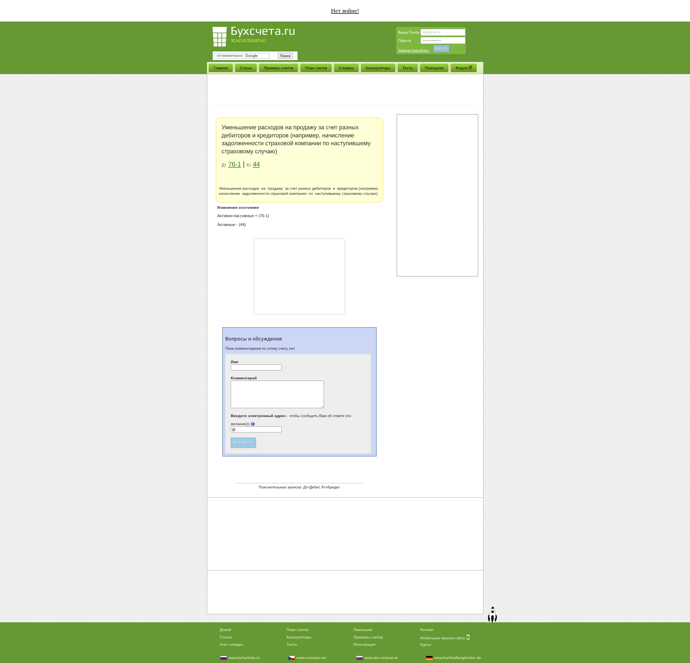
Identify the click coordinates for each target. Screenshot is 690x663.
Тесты (292, 644)
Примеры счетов (368, 637)
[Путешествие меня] (492, 615)
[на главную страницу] (264, 36)
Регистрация (364, 644)
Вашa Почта (408, 32)
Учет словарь (231, 644)
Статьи (226, 637)
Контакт (427, 629)
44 (256, 164)
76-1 (234, 164)
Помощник (362, 629)
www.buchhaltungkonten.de (457, 657)
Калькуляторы (299, 637)
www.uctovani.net (311, 657)
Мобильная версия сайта (443, 638)
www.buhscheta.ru (244, 657)
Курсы (425, 644)
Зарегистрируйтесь (413, 50)
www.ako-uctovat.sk (381, 657)
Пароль (404, 40)
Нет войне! (345, 10)
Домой (225, 629)
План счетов (297, 629)
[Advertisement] (343, 90)
